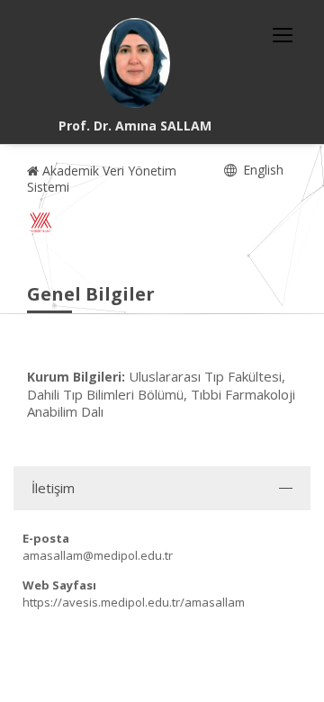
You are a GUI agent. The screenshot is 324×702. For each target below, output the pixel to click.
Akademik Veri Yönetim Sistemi (101, 178)
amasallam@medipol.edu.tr (97, 555)
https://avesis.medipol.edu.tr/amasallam (133, 602)
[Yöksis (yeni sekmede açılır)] (40, 222)
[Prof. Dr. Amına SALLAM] (135, 63)
